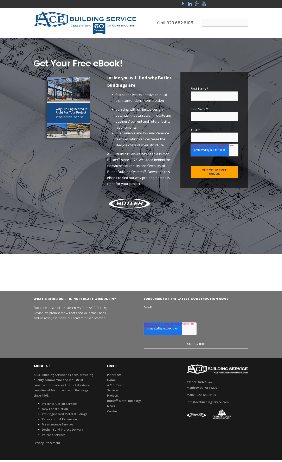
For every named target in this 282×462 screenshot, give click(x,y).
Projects (113, 395)
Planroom (114, 375)
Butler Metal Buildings (124, 401)
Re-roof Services (53, 435)
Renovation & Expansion (59, 419)
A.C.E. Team (115, 385)
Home (111, 380)
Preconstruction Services (59, 404)
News (111, 406)
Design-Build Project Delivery (62, 429)
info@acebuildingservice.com (208, 402)
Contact (113, 411)
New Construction (55, 409)
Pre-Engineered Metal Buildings (64, 414)
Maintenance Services (57, 424)
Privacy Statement (47, 443)
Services (112, 390)
